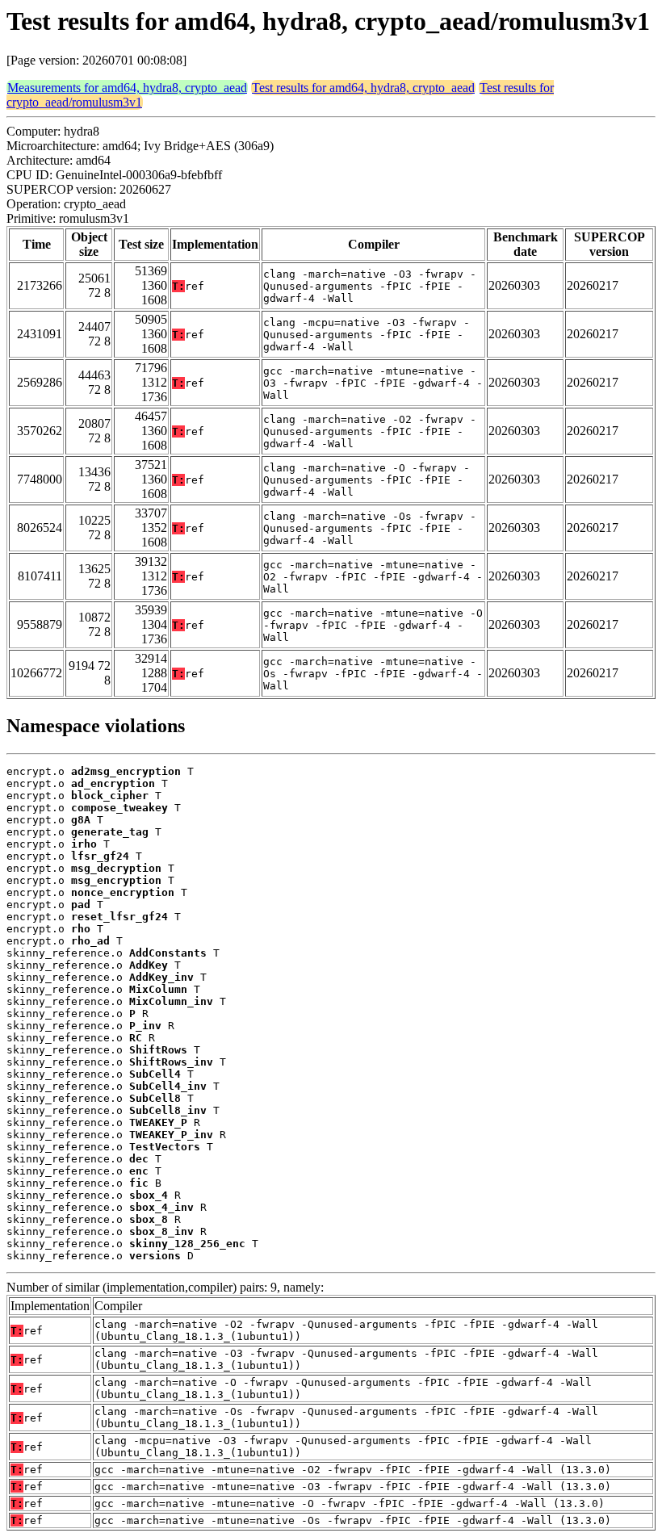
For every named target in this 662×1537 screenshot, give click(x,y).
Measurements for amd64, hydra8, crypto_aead (127, 87)
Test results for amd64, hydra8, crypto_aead (363, 87)
